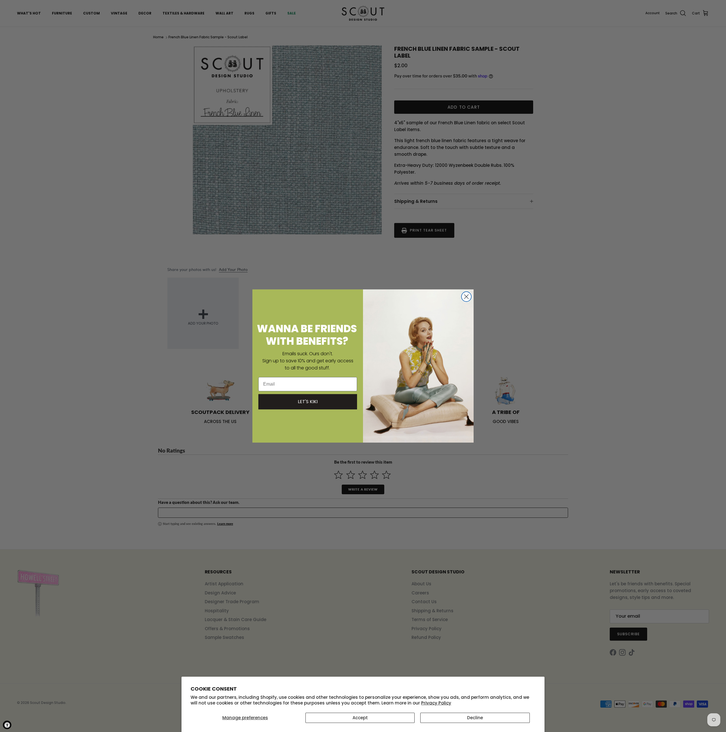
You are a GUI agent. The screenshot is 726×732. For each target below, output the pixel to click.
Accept (360, 718)
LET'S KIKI (308, 401)
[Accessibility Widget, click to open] (7, 725)
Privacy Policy (436, 703)
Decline (475, 718)
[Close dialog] (466, 297)
